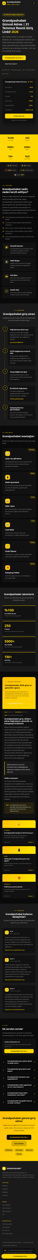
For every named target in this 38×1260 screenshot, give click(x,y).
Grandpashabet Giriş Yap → (14, 58)
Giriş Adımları (19, 1144)
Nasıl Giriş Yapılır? (11, 64)
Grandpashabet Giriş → (15, 703)
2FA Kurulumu (6, 1208)
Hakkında (5, 1186)
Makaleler (5, 1192)
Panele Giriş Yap (19, 116)
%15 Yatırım (5, 1230)
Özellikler (5, 1189)
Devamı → (31, 842)
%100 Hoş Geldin (7, 1224)
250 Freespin (6, 1227)
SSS (3, 1214)
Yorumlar (5, 1195)
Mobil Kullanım (6, 1211)
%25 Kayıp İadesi (7, 1233)
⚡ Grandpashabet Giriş (19, 1256)
